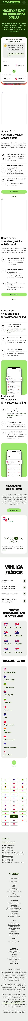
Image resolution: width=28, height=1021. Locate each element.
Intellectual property (14, 959)
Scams (14, 961)
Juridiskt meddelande (14, 951)
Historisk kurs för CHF (7, 862)
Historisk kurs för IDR (19, 862)
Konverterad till (7, 74)
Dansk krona (8, 710)
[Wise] (7, 2)
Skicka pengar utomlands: (9, 842)
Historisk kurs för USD (7, 861)
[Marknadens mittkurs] (21, 39)
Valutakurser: (5, 838)
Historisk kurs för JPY (19, 852)
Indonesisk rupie (9, 740)
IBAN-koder (14, 931)
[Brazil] (23, 779)
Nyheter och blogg (14, 923)
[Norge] (14, 809)
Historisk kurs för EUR (7, 852)
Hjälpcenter (14, 893)
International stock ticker (14, 928)
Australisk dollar (9, 680)
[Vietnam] (23, 820)
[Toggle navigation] (24, 2)
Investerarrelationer (14, 889)
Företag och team (14, 881)
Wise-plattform (14, 911)
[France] (14, 790)
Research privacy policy (14, 924)
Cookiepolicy (14, 952)
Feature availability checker (14, 896)
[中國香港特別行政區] (14, 824)
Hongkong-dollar (9, 725)
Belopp (5, 61)
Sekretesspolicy (14, 949)
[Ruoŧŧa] (14, 816)
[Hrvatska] (14, 794)
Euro (5, 717)
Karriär (14, 886)
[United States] (14, 820)
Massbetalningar (14, 915)
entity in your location (19, 1012)
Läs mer (14, 196)
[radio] (6, 538)
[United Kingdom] (23, 790)
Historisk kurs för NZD (7, 855)
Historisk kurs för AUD (7, 847)
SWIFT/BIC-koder (14, 930)
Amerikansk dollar (10, 672)
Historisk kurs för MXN (7, 850)
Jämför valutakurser (14, 935)
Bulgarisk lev (8, 702)
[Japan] (23, 801)
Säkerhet (14, 883)
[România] (14, 812)
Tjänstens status (14, 888)
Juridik (14, 947)
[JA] (14, 801)
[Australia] (14, 779)
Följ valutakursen (14, 510)
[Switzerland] (14, 783)
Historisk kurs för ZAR (7, 857)
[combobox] (19, 65)
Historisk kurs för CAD (7, 854)
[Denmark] (14, 787)
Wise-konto (14, 904)
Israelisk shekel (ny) (10, 747)
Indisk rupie (7, 732)
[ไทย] (23, 816)
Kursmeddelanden (14, 933)
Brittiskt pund (8, 695)
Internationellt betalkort (14, 906)
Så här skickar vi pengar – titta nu (14, 909)
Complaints (14, 954)
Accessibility (14, 895)
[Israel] (14, 798)
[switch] (14, 71)
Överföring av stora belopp (14, 908)
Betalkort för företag (14, 913)
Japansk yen (8, 755)
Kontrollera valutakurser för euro (16, 54)
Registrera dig (15, 2)
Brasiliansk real (9, 687)
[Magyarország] (23, 794)
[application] (14, 529)
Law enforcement (14, 963)
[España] (23, 787)
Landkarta (14, 956)
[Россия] (23, 812)
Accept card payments (14, 916)
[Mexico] (23, 805)
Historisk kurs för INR (19, 854)
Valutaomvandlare (14, 926)
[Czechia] (23, 783)
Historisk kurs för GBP (7, 849)
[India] (23, 798)
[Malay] (14, 805)
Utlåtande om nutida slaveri (14, 958)
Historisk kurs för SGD (7, 859)
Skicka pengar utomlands (14, 903)
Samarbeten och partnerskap (14, 891)
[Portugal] (23, 809)
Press (14, 884)
